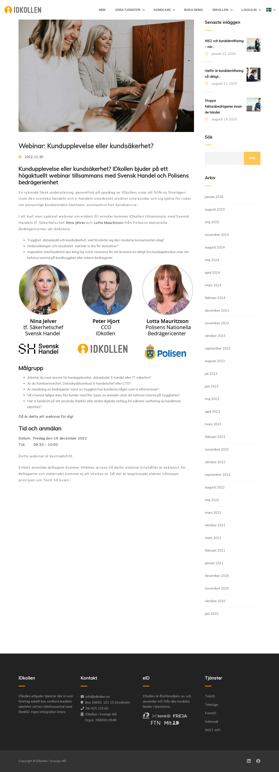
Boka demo (193, 10)
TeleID (210, 696)
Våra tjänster (127, 10)
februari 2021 (215, 550)
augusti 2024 (215, 247)
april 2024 (212, 272)
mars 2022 (213, 512)
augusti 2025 (215, 209)
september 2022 (217, 475)
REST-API (212, 730)
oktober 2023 (215, 336)
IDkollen (220, 10)
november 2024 (217, 235)
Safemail (211, 722)
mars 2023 (213, 424)
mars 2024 (213, 285)
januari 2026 (214, 197)
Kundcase (162, 10)
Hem (102, 10)
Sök (209, 137)
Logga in (249, 10)
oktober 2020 (215, 601)
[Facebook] (258, 761)
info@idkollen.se (98, 696)
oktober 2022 (215, 462)
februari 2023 (215, 437)
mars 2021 (213, 538)
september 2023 (217, 348)
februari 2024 (215, 298)
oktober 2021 (215, 525)
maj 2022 (212, 500)
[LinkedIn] (249, 761)
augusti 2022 (215, 487)
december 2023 (217, 310)
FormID (210, 713)
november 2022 (217, 449)
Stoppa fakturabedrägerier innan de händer (223, 106)
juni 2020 (211, 614)
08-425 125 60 (97, 708)
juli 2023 (211, 374)
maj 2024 (212, 260)
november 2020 (217, 588)
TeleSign (211, 705)
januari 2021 (214, 563)
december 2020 (217, 576)
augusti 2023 (215, 361)
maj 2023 (212, 399)
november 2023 (217, 323)
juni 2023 (211, 386)
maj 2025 (212, 222)
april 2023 (212, 411)
